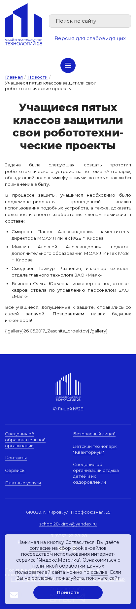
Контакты (16, 457)
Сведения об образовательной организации (25, 439)
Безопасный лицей (94, 433)
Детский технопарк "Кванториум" (95, 449)
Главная (14, 77)
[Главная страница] (23, 24)
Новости (37, 77)
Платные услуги (23, 482)
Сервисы (15, 470)
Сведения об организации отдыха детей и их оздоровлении (96, 473)
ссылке (99, 572)
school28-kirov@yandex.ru (68, 523)
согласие (40, 548)
